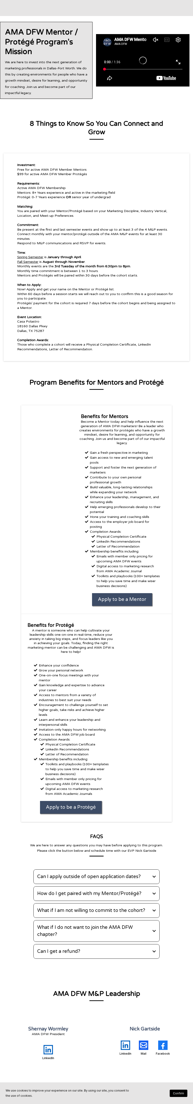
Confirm (178, 1093)
